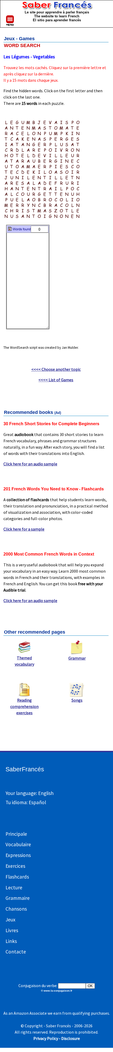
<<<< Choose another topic (56, 369)
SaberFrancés (25, 769)
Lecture (14, 887)
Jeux (11, 919)
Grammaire (18, 898)
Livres (12, 930)
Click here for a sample (23, 529)
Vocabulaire (18, 844)
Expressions (18, 855)
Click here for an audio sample (30, 463)
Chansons (16, 909)
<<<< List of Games (55, 379)
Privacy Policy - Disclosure (56, 1038)
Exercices (15, 866)
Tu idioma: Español (26, 802)
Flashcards (17, 877)
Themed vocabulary (24, 661)
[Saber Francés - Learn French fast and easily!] (57, 7)
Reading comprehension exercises (24, 706)
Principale (16, 834)
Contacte (16, 951)
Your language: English (30, 793)
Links (11, 941)
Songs (77, 700)
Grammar (77, 658)
